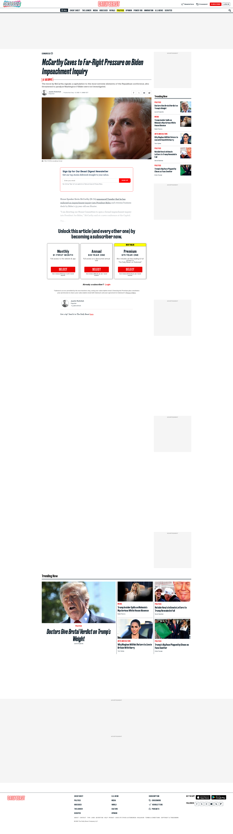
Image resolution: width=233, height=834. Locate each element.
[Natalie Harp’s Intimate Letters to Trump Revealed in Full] (185, 158)
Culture (115, 809)
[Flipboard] (221, 804)
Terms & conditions (152, 817)
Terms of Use (88, 184)
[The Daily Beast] (109, 4)
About (76, 817)
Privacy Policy (99, 184)
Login (107, 284)
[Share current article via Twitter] (139, 93)
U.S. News (159, 10)
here (91, 314)
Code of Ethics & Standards (125, 817)
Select (63, 269)
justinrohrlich (76, 306)
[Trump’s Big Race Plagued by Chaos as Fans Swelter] (185, 175)
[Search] (230, 10)
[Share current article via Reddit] (149, 93)
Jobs (93, 817)
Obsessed (103, 10)
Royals (112, 10)
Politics (120, 10)
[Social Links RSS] (216, 804)
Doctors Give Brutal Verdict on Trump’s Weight (79, 635)
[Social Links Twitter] (202, 804)
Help (106, 817)
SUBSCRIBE (215, 4)
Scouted (168, 10)
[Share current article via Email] (144, 93)
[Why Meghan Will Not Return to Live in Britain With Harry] (185, 143)
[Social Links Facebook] (197, 804)
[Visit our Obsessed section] (20, 4)
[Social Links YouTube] (211, 804)
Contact (83, 817)
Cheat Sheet (75, 10)
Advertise (99, 817)
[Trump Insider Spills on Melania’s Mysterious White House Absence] (185, 126)
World (114, 805)
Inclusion (140, 817)
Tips (88, 817)
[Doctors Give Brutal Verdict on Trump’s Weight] (185, 112)
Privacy (111, 817)
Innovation (148, 10)
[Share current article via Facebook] (134, 93)
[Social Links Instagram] (206, 804)
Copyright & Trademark (170, 817)
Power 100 (138, 10)
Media (95, 10)
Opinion (129, 10)
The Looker (86, 10)
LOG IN (226, 4)
